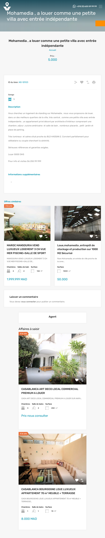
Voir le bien (52, 374)
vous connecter (28, 301)
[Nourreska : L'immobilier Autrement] (7, 9)
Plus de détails (27, 234)
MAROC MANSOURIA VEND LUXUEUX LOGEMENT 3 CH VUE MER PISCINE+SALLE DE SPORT (26, 249)
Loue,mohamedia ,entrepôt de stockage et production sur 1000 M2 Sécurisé (77, 249)
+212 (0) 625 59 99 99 (87, 6)
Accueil (52, 50)
